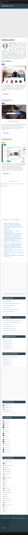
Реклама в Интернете (7, 339)
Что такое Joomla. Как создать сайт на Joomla (12, 320)
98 (8, 183)
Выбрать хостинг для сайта (8, 305)
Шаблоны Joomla (15, 518)
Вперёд (2, 186)
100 (12, 183)
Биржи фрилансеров (7, 363)
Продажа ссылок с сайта (8, 365)
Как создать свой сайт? (7, 301)
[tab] (5, 219)
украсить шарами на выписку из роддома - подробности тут (14, 293)
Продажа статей (6, 359)
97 (6, 183)
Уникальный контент (7, 345)
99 (9, 183)
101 (14, 183)
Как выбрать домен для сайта (9, 311)
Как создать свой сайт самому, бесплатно (11, 303)
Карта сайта (3, 527)
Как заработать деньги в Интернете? (10, 357)
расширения (23, 50)
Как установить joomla (7, 324)
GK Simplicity (7, 100)
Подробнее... (6, 94)
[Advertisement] (14, 23)
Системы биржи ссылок (7, 347)
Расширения (22, 518)
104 (21, 183)
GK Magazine (7, 139)
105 (23, 183)
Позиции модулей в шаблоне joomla (10, 330)
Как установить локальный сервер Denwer (11, 322)
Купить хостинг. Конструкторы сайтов (10, 309)
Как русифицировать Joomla (9, 326)
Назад (4, 183)
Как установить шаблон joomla (9, 328)
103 (18, 183)
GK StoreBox (7, 61)
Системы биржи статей (7, 343)
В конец (6, 186)
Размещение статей (7, 341)
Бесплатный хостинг (7, 307)
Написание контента (7, 361)
